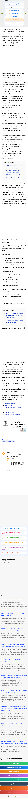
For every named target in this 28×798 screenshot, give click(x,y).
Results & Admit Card (14, 792)
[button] (2, 445)
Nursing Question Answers (12, 414)
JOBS (8, 452)
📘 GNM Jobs (14, 7)
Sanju (12, 458)
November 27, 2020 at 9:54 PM (17, 460)
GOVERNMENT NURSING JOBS (13, 407)
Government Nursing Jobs (14, 767)
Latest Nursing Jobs (14, 763)
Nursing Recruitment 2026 (14, 779)
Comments (6, 562)
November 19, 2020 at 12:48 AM (16, 452)
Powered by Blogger (15, 796)
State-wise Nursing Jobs (14, 775)
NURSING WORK (8, 0)
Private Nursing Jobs (14, 771)
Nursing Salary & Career (14, 784)
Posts (4, 561)
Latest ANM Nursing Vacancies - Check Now (12, 548)
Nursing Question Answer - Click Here (12, 552)
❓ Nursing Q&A (14, 22)
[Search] (26, 13)
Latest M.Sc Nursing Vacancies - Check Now (12, 543)
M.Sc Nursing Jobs (10, 405)
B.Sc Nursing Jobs (10, 403)
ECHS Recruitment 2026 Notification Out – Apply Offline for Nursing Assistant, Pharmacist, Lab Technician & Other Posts (12, 726)
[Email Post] (2, 439)
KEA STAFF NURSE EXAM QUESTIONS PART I (11, 599)
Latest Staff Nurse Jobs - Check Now (12, 528)
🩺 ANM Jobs (14, 16)
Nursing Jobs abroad (10, 410)
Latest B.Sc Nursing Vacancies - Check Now (12, 538)
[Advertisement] (14, 59)
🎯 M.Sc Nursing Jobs (14, 13)
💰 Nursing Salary (14, 19)
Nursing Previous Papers (14, 788)
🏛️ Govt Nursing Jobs (14, 4)
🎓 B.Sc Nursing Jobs (14, 10)
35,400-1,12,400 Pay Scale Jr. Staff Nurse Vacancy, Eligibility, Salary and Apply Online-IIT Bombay (15, 315)
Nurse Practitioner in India (8, 441)
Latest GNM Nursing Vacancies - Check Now (12, 533)
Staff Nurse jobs (9, 412)
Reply (8, 470)
